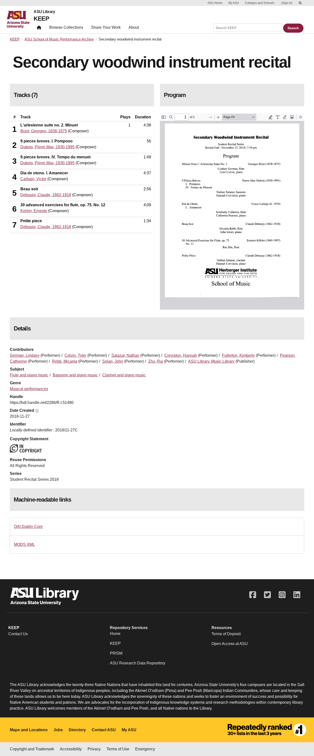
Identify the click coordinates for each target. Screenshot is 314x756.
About (134, 27)
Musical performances (29, 389)
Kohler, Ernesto (33, 211)
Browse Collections (66, 27)
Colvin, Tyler (75, 355)
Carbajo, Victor (33, 179)
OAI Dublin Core (28, 526)
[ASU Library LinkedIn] (296, 595)
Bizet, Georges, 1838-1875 (43, 131)
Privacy (94, 749)
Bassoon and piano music (75, 375)
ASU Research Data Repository (137, 663)
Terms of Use (117, 749)
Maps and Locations (29, 730)
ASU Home (215, 3)
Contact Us (18, 634)
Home (115, 634)
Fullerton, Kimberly (238, 355)
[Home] (20, 19)
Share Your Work (106, 27)
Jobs (58, 730)
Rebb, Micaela (64, 361)
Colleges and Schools (259, 3)
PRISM (116, 653)
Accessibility (71, 749)
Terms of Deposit (226, 634)
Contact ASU (104, 730)
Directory (77, 730)
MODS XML (24, 544)
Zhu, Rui (155, 361)
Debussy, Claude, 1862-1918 (45, 195)
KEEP (41, 18)
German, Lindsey (24, 355)
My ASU (233, 3)
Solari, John (112, 361)
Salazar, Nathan (125, 355)
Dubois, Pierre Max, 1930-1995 (47, 147)
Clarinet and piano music (124, 375)
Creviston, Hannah (180, 355)
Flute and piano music (29, 375)
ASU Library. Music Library (211, 361)
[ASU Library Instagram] (282, 595)
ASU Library (44, 12)
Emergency (145, 749)
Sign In (286, 2)
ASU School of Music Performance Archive (59, 39)
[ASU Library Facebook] (252, 595)
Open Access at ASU (229, 644)
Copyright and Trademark (32, 749)
